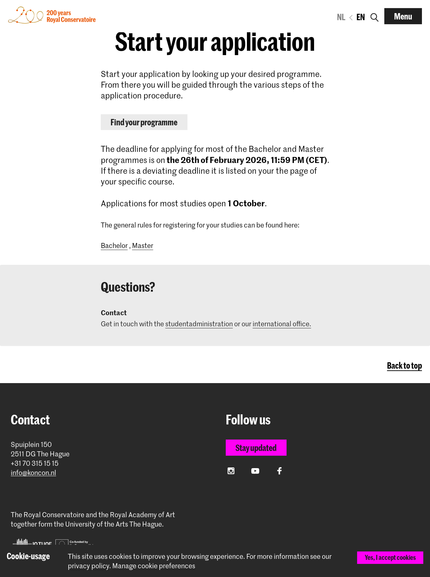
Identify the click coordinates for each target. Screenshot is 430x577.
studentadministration (199, 323)
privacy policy (88, 565)
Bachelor (114, 245)
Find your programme (144, 122)
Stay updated (255, 448)
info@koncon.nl (33, 472)
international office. (282, 323)
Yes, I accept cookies (390, 557)
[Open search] (374, 16)
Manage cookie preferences (153, 566)
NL (341, 17)
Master (142, 245)
